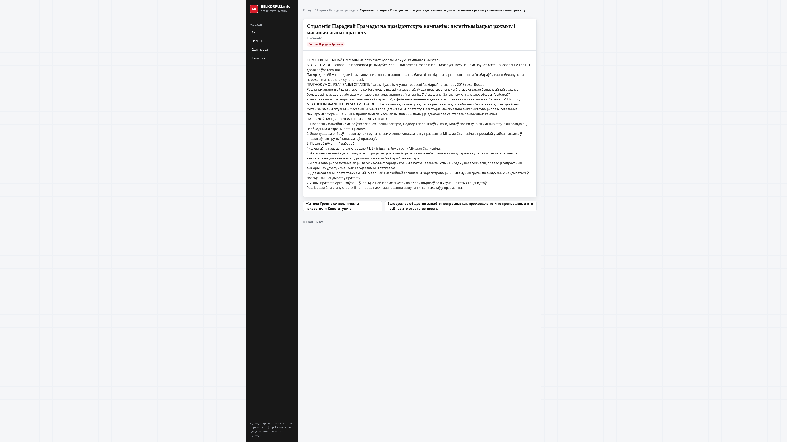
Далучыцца (260, 49)
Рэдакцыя (258, 58)
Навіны (257, 41)
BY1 (254, 32)
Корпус (308, 10)
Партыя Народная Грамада (336, 10)
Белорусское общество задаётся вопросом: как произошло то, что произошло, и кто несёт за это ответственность (460, 206)
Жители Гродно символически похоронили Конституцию (332, 206)
